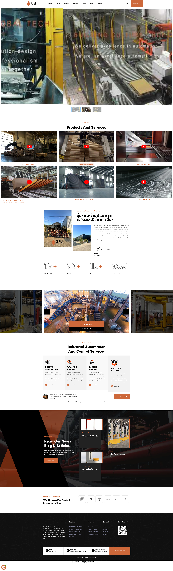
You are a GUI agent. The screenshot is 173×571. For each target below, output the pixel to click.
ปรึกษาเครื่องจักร (92, 527)
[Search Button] (127, 4)
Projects (66, 3)
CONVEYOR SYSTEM (143, 199)
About (58, 3)
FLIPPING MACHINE (18, 200)
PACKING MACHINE (143, 164)
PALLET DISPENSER (7, 202)
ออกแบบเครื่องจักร (93, 531)
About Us (105, 531)
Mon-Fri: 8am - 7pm (101, 551)
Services (75, 3)
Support (105, 529)
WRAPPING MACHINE (86, 164)
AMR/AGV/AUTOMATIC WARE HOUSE (86, 199)
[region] (86, 60)
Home (50, 3)
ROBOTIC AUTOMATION (29, 164)
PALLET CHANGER (7, 200)
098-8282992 (53, 551)
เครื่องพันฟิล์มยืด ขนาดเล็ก (89, 470)
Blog (91, 3)
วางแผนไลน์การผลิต (93, 534)
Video (84, 3)
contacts (105, 534)
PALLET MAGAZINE (19, 202)
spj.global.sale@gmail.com (78, 551)
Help (104, 527)
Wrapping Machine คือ (90, 436)
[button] (3, 57)
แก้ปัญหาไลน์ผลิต (92, 529)
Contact (99, 3)
